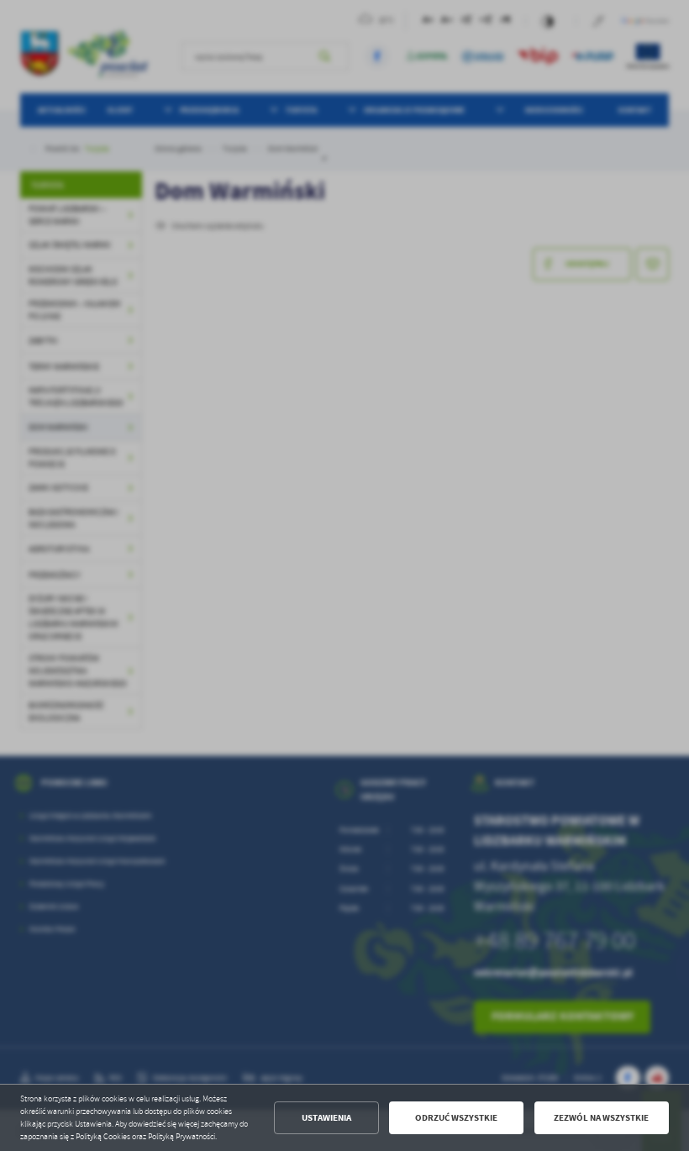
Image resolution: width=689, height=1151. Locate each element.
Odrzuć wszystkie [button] (456, 1118)
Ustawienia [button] (326, 1118)
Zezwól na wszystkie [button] (601, 1118)
